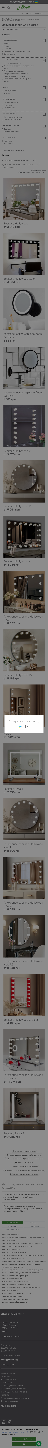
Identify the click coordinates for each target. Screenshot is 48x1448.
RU (28, 727)
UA (22, 726)
